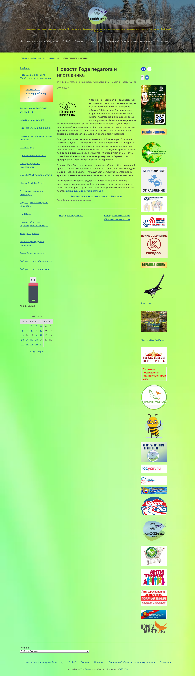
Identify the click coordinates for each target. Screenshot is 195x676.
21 (27, 340)
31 (41, 344)
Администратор (68, 82)
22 (31, 340)
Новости (94, 41)
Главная (79, 41)
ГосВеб (66, 41)
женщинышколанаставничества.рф (84, 191)
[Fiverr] (149, 69)
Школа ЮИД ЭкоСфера (32, 183)
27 (22, 344)
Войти (25, 68)
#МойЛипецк (160, 340)
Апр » (40, 351)
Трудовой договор (71, 215)
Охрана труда (27, 147)
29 (31, 344)
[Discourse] (143, 69)
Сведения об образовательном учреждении (129, 41)
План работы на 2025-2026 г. (35, 128)
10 (41, 330)
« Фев (33, 351)
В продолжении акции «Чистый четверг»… (117, 217)
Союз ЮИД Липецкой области (36, 175)
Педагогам (162, 41)
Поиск (172, 48)
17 (41, 335)
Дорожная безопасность (33, 155)
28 (27, 344)
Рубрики (24, 647)
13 (22, 335)
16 (36, 335)
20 (22, 340)
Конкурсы (25, 233)
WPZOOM (123, 669)
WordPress (85, 669)
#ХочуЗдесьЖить (147, 340)
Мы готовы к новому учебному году (39, 41)
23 (36, 340)
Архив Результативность (33, 253)
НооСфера (25, 214)
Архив (35, 233)
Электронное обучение (32, 120)
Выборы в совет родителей (34, 269)
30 (36, 344)
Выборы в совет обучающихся (36, 261)
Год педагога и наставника (41, 58)
